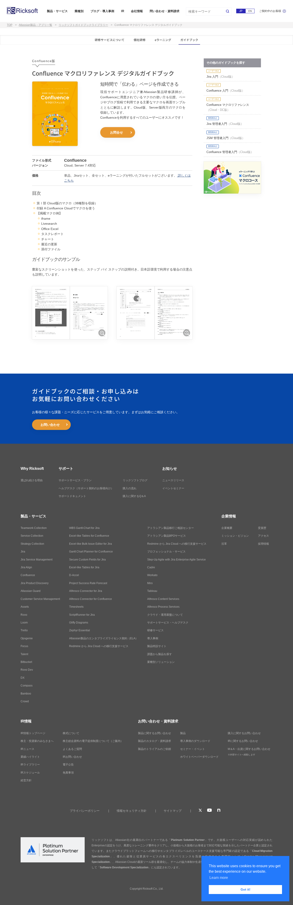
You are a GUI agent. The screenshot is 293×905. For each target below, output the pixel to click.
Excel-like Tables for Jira (84, 567)
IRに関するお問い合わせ (243, 741)
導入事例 (152, 638)
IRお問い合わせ (72, 756)
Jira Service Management (36, 559)
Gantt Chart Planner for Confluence (91, 551)
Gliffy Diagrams (78, 622)
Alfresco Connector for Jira (85, 591)
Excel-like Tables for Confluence (89, 535)
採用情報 (263, 543)
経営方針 (26, 780)
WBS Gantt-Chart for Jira (84, 528)
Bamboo (26, 693)
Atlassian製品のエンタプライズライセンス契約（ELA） (103, 638)
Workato (152, 575)
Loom (24, 622)
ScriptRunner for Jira (82, 614)
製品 (183, 733)
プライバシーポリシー (85, 810)
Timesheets (76, 606)
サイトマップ (173, 810)
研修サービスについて (110, 40)
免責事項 (68, 772)
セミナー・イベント (192, 749)
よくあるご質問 (72, 749)
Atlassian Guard (31, 591)
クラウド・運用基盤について (165, 614)
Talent (24, 654)
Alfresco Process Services (163, 606)
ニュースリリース (173, 480)
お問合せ (116, 132)
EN (250, 11)
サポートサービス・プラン (75, 480)
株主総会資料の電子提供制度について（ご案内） (93, 741)
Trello (24, 630)
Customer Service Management (40, 599)
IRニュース (27, 749)
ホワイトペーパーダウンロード (199, 756)
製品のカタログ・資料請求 (154, 741)
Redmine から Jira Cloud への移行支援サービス (98, 646)
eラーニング (163, 40)
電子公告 (68, 764)
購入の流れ (129, 488)
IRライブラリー (30, 764)
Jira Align (26, 567)
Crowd (25, 701)
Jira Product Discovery (35, 583)
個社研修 (140, 40)
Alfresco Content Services (163, 599)
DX (22, 677)
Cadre (151, 567)
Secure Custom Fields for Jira (87, 559)
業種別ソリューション (161, 662)
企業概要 (226, 528)
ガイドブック (189, 40)
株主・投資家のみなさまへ (37, 741)
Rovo (24, 614)
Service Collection (32, 535)
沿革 (224, 543)
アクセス (263, 535)
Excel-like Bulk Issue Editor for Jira (90, 543)
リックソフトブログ (135, 480)
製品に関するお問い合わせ (154, 733)
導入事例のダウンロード (195, 741)
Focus (24, 646)
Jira (23, 551)
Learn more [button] (218, 878)
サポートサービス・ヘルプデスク (167, 622)
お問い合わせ (50, 425)
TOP (9, 25)
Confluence (28, 575)
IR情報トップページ (33, 733)
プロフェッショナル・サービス (166, 551)
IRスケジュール (30, 772)
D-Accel (74, 575)
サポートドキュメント (72, 496)
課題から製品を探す (159, 654)
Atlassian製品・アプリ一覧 (35, 25)
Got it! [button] (245, 889)
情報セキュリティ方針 (131, 810)
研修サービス (155, 630)
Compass (27, 685)
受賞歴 (262, 528)
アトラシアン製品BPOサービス (166, 535)
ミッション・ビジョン (235, 535)
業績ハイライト (30, 756)
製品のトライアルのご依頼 (154, 749)
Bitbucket (26, 662)
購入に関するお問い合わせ (244, 733)
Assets (25, 606)
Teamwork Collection (34, 528)
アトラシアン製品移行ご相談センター (170, 528)
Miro (150, 583)
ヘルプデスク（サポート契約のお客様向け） (86, 488)
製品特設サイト (156, 646)
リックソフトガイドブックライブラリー (83, 25)
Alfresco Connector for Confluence (90, 599)
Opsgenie (27, 638)
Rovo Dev (27, 669)
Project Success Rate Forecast (88, 583)
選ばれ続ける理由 (32, 480)
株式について (71, 733)
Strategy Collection (32, 543)
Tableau (152, 591)
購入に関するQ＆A (134, 496)
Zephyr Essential (79, 630)
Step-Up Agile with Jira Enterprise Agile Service (176, 559)
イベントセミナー (173, 488)
